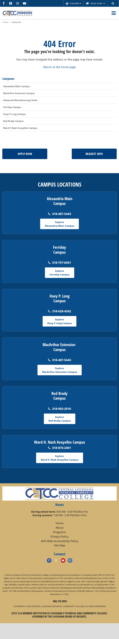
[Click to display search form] (113, 3)
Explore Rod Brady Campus (59, 418)
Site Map (59, 545)
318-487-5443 (61, 214)
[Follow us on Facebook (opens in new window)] (3, 3)
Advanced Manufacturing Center (20, 100)
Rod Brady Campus (13, 121)
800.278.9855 (60, 601)
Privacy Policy (59, 536)
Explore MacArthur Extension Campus (59, 370)
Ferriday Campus (12, 107)
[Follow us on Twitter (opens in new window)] (10, 3)
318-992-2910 (61, 409)
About (59, 527)
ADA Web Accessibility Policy (59, 541)
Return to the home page (59, 67)
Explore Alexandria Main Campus (59, 224)
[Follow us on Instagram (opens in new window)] (17, 3)
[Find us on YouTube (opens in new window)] (63, 560)
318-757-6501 (61, 262)
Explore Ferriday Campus (60, 272)
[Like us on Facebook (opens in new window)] (49, 560)
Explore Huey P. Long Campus (59, 321)
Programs (59, 532)
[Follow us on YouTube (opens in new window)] (24, 3)
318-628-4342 (61, 311)
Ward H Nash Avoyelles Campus (20, 127)
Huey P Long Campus (14, 114)
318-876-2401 (61, 448)
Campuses (16, 22)
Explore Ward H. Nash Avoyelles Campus (59, 457)
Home (5, 22)
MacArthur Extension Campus (19, 93)
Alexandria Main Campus (16, 86)
